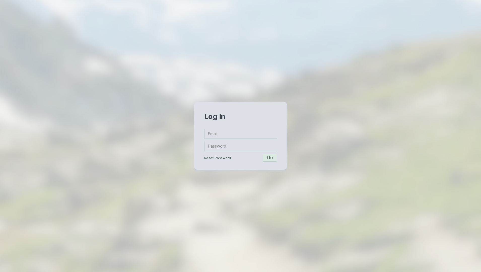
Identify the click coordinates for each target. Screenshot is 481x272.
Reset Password (217, 158)
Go (270, 157)
